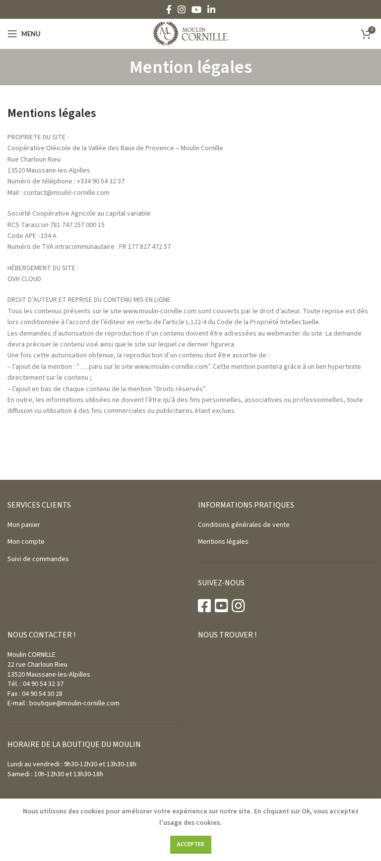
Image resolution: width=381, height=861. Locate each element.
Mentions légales (223, 542)
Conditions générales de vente (244, 525)
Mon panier (23, 525)
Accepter (190, 844)
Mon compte (26, 542)
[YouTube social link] (196, 9)
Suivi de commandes (38, 559)
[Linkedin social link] (211, 9)
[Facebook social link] (169, 9)
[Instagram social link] (182, 9)
